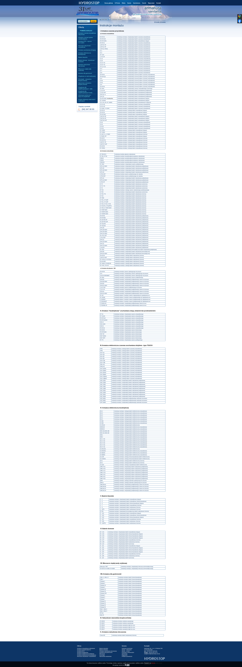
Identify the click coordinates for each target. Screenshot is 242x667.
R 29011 (102, 627)
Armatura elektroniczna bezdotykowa (84, 53)
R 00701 (102, 74)
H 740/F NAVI (103, 210)
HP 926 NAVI (103, 281)
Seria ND (102, 635)
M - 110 (102, 544)
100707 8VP (103, 257)
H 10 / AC (102, 104)
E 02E (101, 421)
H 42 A (102, 128)
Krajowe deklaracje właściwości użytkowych (86, 100)
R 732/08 (102, 297)
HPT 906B (103, 402)
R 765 (101, 511)
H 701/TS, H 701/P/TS (106, 206)
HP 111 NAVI (103, 180)
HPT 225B (103, 382)
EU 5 (101, 419)
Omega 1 (102, 581)
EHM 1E (102, 429)
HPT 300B (103, 396)
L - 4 (101, 503)
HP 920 (102, 283)
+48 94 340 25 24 (152, 652)
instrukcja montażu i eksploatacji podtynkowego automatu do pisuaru (129, 398)
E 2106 (102, 456)
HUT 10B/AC (103, 378)
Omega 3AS (103, 593)
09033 (102, 158)
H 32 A (102, 126)
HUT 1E (102, 352)
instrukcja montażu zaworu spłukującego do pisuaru (128, 271)
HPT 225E (103, 380)
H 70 (101, 184)
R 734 (101, 295)
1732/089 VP (103, 305)
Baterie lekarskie (82, 57)
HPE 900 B (103, 486)
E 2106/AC (103, 458)
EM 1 (101, 435)
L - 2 (101, 501)
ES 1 (101, 460)
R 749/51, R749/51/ (105, 263)
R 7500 (102, 164)
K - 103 (102, 550)
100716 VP (103, 118)
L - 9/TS (102, 509)
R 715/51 (102, 130)
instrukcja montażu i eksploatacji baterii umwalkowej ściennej (125, 519)
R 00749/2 (103, 261)
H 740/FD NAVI (104, 214)
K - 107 (102, 553)
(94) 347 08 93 (88, 109)
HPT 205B (103, 392)
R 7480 (102, 198)
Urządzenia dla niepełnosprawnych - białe (85, 88)
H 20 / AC (102, 106)
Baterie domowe (103, 649)
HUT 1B (102, 354)
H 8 (101, 72)
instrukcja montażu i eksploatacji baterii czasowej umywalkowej (134, 37)
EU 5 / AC (102, 447)
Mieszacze (102, 653)
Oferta (123, 3)
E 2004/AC (103, 451)
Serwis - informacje (127, 649)
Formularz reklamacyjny (128, 652)
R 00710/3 (103, 39)
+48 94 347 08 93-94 (151, 651)
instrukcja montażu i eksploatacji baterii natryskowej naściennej (131, 184)
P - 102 (102, 515)
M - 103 (102, 536)
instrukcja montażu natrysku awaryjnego (123, 621)
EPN (101, 480)
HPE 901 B (103, 490)
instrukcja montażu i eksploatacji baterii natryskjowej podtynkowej (128, 386)
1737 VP (102, 289)
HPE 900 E (103, 484)
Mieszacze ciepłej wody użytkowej (84, 69)
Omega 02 (103, 603)
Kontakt (158, 3)
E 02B (101, 423)
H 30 (101, 122)
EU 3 (101, 415)
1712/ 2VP (103, 92)
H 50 (101, 80)
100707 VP (103, 142)
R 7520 (102, 249)
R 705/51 (102, 148)
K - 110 (102, 557)
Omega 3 (102, 587)
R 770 (101, 340)
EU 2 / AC (102, 441)
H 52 (101, 82)
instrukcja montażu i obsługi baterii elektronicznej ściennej (129, 460)
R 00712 (102, 43)
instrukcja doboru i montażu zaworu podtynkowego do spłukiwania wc (132, 297)
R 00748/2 (103, 217)
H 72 (101, 188)
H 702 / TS (103, 194)
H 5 (101, 78)
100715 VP (103, 116)
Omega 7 (102, 599)
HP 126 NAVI (103, 170)
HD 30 (102, 326)
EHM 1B (102, 427)
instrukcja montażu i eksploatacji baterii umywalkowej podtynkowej (135, 90)
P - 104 (102, 517)
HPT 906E (103, 400)
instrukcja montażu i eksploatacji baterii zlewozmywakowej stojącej (126, 503)
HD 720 (102, 334)
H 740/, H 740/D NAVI (105, 208)
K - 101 (102, 546)
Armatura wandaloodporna (84, 649)
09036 (102, 160)
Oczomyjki (102, 655)
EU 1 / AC (102, 439)
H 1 (101, 51)
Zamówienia (136, 3)
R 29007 (102, 623)
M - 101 (102, 532)
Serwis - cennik (126, 651)
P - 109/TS (103, 523)
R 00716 (102, 112)
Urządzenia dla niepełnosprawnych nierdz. (85, 92)
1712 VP (102, 90)
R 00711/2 (103, 318)
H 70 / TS (102, 186)
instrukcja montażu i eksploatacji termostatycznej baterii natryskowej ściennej (129, 511)
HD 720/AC (103, 336)
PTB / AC (102, 366)
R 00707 (102, 138)
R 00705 (102, 146)
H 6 (101, 84)
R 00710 (102, 37)
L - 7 (101, 505)
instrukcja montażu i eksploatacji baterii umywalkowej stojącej (133, 41)
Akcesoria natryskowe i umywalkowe (84, 46)
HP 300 (102, 251)
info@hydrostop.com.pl (154, 653)
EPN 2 (102, 482)
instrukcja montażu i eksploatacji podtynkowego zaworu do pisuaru (132, 279)
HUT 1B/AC (103, 370)
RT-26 (101, 613)
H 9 (101, 273)
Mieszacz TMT (104, 566)
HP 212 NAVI (103, 245)
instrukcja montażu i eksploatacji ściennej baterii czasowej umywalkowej (136, 74)
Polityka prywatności (127, 656)
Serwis (129, 3)
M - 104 (102, 538)
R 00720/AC (103, 332)
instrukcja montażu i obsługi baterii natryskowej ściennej (129, 255)
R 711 (101, 314)
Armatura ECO (81, 651)
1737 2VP (102, 287)
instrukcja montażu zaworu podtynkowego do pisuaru (128, 287)
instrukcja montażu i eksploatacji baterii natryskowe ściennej (124, 521)
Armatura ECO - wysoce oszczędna (85, 42)
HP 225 (102, 227)
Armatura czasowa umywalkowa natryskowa (87, 33)
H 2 (101, 53)
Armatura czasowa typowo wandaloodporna (85, 38)
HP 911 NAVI (103, 293)
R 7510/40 (103, 223)
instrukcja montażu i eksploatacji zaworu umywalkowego (128, 314)
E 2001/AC (103, 449)
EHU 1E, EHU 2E (104, 433)
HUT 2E (102, 356)
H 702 (101, 192)
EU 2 (101, 413)
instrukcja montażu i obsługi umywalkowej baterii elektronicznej (130, 464)
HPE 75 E (102, 476)
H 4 (101, 68)
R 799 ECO (103, 154)
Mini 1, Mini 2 (103, 609)
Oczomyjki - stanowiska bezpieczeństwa (84, 79)
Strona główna (108, 3)
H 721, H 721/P (104, 202)
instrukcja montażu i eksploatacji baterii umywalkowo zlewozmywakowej (127, 501)
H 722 (101, 196)
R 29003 (102, 621)
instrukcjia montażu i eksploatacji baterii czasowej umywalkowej (134, 58)
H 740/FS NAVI (104, 212)
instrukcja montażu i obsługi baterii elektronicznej (127, 425)
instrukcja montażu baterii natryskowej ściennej (124, 635)
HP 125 (102, 168)
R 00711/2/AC (103, 320)
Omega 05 (103, 605)
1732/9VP (102, 299)
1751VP (102, 247)
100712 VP (103, 47)
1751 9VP (102, 237)
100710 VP (103, 45)
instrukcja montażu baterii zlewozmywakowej (130, 577)
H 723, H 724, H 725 (105, 204)
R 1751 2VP (103, 235)
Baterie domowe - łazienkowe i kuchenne (86, 61)
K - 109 (102, 555)
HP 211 (102, 243)
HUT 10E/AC (103, 376)
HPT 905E (103, 398)
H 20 (101, 60)
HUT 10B (102, 362)
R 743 (101, 190)
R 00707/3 (103, 140)
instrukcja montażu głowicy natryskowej (125, 154)
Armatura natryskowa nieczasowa (84, 65)
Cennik (144, 3)
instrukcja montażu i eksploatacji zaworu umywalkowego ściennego (135, 88)
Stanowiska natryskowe (105, 656)
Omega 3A (103, 591)
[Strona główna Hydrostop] (85, 2)
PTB (101, 350)
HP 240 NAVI (103, 231)
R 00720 (102, 330)
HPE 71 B (102, 472)
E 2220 (102, 464)
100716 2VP (103, 120)
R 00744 (102, 255)
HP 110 (102, 178)
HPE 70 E (102, 466)
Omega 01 (103, 601)
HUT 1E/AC (103, 368)
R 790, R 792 (103, 156)
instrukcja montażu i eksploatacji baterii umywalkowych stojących (134, 102)
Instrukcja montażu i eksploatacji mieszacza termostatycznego (137, 566)
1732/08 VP (103, 303)
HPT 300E (103, 394)
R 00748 (102, 216)
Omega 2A (103, 585)
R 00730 (102, 271)
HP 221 (102, 239)
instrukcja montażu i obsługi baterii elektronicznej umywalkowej (130, 411)
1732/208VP (103, 301)
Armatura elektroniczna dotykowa (85, 653)
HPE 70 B (102, 468)
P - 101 (102, 513)
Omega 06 (103, 607)
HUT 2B (102, 358)
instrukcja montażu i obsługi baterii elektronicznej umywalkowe (130, 441)
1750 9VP (102, 176)
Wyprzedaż (151, 3)
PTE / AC (102, 364)
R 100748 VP (103, 219)
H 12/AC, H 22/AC (105, 108)
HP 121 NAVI (103, 166)
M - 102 (102, 534)
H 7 (101, 70)
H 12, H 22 (103, 66)
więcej (153, 663)
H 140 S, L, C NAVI (105, 134)
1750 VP (102, 182)
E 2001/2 (102, 425)
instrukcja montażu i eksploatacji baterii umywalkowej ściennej (125, 505)
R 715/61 (102, 132)
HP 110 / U (103, 94)
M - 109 (102, 542)
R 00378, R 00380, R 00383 (107, 568)
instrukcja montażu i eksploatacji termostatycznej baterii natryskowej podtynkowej (136, 249)
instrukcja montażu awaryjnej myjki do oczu (124, 625)
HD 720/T (102, 338)
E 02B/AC (102, 455)
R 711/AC (102, 316)
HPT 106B (103, 388)
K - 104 (102, 552)
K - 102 (102, 548)
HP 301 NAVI (103, 253)
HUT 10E (102, 360)
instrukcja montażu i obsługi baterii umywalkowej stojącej (132, 110)
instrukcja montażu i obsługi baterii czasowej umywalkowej (127, 348)
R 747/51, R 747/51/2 (105, 259)
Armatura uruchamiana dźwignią (87, 50)
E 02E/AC (102, 453)
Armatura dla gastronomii (85, 73)
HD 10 (102, 322)
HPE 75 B (102, 478)
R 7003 (102, 88)
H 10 (101, 58)
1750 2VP (102, 174)
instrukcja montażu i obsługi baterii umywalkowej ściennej (132, 134)
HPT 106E (103, 386)
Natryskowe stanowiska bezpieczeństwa (84, 83)
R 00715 (102, 110)
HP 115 (102, 96)
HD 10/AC (102, 324)
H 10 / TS (102, 62)
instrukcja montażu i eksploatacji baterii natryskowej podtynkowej (131, 166)
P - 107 (102, 519)
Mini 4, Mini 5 (103, 611)
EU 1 (101, 411)
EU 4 (101, 417)
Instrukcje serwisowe (127, 648)
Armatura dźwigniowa (82, 652)
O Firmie (117, 3)
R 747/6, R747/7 (104, 265)
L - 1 (101, 499)
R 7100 (102, 54)
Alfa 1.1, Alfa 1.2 (104, 577)
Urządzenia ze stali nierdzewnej (87, 76)
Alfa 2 (101, 579)
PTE (101, 348)
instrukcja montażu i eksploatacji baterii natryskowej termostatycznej (132, 251)
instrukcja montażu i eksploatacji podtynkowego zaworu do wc (130, 303)
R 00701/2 (103, 76)
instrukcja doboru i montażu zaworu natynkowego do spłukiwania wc (132, 295)
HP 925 (102, 279)
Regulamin (124, 655)
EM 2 (101, 437)
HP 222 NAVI (103, 241)
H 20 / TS (102, 64)
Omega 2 (102, 583)
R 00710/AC (103, 41)
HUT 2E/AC (103, 372)
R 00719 (102, 328)
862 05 (102, 615)
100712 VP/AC (104, 49)
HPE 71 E (102, 470)
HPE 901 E (103, 488)
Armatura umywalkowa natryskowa (86, 648)
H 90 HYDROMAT (104, 275)
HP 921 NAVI (103, 285)
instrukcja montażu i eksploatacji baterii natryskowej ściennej (130, 194)
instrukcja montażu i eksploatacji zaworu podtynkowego (129, 164)
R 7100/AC (103, 100)
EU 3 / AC (102, 443)
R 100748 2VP (104, 221)
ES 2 (101, 462)
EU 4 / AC (102, 445)
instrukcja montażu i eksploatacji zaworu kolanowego (128, 330)
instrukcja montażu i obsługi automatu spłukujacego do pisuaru (130, 480)
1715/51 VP (103, 136)
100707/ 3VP (103, 144)
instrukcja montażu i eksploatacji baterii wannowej (121, 544)
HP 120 (102, 172)
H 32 (101, 124)
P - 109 (102, 521)
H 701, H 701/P (104, 200)
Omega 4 (102, 595)
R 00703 (102, 86)
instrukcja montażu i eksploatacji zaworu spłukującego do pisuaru (131, 273)
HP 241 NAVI (103, 233)
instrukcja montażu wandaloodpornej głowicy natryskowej (130, 156)
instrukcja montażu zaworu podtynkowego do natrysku (129, 174)
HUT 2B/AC (103, 374)
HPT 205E (103, 390)
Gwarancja (124, 653)
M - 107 (102, 540)
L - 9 (101, 507)
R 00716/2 (103, 114)
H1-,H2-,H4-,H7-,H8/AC (106, 102)
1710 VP (102, 56)
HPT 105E (103, 384)
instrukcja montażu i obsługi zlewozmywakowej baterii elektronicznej (132, 456)
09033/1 (102, 162)
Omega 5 (102, 597)
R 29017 (102, 629)
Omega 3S (103, 589)
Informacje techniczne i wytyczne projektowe (84, 95)
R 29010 (102, 625)
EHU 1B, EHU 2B (104, 431)
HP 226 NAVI (103, 229)
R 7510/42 (103, 225)
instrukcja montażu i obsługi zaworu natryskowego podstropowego (132, 190)
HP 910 (102, 291)
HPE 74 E (102, 474)
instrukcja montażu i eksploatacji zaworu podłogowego (128, 340)
